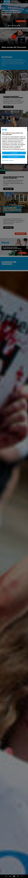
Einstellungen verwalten (8, 160)
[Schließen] (25, 128)
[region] (14, 145)
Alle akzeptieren (14, 153)
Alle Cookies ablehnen (13, 156)
